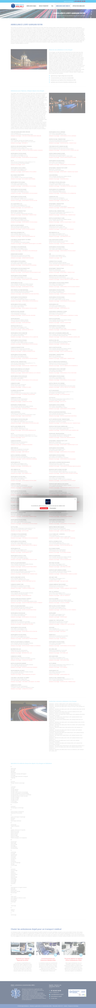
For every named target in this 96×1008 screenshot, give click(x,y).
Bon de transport (43, 6)
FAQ (52, 6)
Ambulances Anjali (31, 6)
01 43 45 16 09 (80, 1)
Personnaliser (53, 508)
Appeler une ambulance (79, 6)
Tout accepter (44, 508)
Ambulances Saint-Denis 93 (63, 6)
